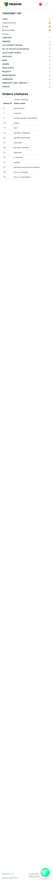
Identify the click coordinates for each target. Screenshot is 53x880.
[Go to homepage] (12, 4)
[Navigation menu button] (45, 4)
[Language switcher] (40, 4)
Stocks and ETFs (9, 878)
